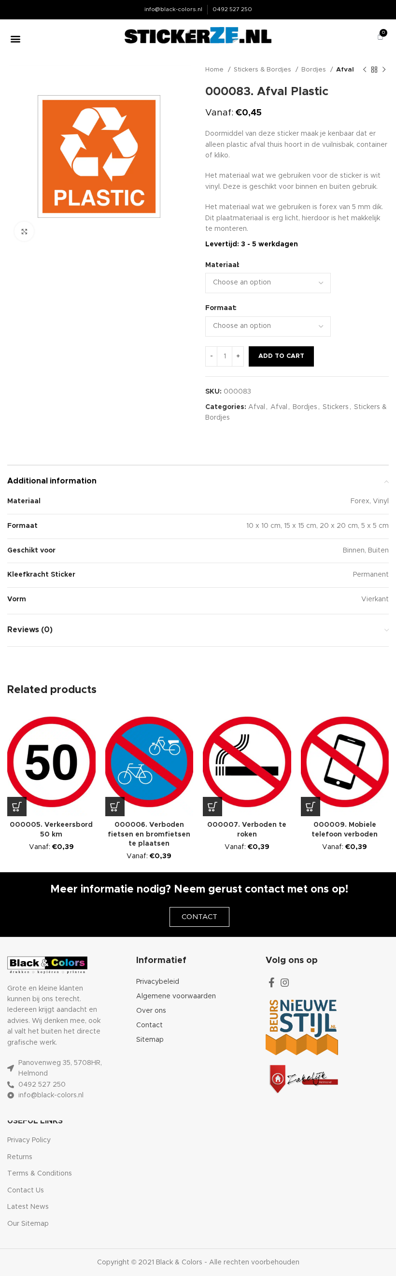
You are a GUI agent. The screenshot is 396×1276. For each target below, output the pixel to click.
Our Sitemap (28, 1223)
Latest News (28, 1207)
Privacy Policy (29, 1140)
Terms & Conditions (39, 1173)
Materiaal (222, 265)
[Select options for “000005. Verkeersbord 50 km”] (17, 806)
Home (215, 69)
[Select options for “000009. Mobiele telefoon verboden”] (310, 806)
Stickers (336, 407)
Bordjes (314, 69)
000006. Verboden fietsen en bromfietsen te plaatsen (149, 834)
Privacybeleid (157, 981)
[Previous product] (364, 70)
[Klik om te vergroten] (24, 231)
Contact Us (25, 1190)
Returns (19, 1157)
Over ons (151, 1010)
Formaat (220, 308)
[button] (15, 39)
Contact (149, 1025)
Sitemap (150, 1039)
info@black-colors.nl (173, 9)
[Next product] (384, 70)
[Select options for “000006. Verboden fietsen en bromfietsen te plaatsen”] (115, 806)
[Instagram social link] (285, 982)
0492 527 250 (232, 9)
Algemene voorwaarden (176, 996)
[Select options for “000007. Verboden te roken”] (212, 806)
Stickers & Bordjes (263, 69)
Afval (345, 69)
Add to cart (281, 356)
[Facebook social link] (272, 982)
